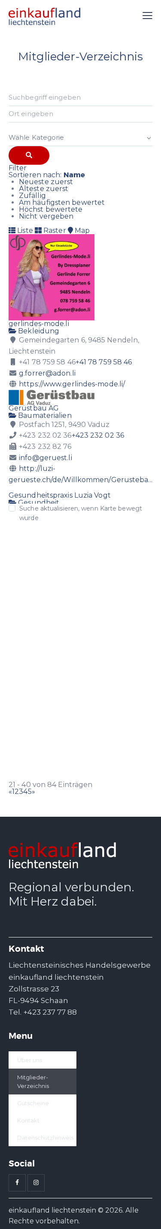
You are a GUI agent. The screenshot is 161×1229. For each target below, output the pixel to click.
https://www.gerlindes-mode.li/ (72, 384)
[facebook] (17, 1182)
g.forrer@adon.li (47, 373)
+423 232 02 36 (98, 435)
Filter (18, 168)
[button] (147, 16)
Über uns (29, 1060)
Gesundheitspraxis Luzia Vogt (60, 495)
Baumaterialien (44, 415)
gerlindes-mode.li (39, 324)
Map (81, 230)
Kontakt (28, 1120)
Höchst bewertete (51, 209)
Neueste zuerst (46, 182)
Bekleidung (37, 331)
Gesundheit (37, 502)
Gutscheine (33, 1103)
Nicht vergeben (46, 216)
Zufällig (32, 195)
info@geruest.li (45, 458)
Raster (54, 230)
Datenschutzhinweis (45, 1137)
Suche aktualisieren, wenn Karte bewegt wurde (80, 513)
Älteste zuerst (43, 189)
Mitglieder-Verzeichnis (33, 1081)
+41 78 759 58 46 (104, 362)
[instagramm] (36, 1182)
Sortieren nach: (47, 175)
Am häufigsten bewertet (62, 202)
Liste (24, 230)
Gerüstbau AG (34, 408)
